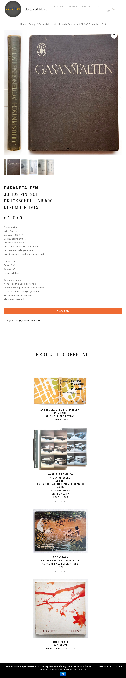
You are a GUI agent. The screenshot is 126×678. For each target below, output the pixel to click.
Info (109, 7)
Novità (99, 7)
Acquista (64, 311)
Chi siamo (73, 7)
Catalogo (86, 7)
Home (23, 24)
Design (32, 24)
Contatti (107, 11)
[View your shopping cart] (119, 9)
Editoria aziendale (31, 320)
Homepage (58, 7)
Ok (63, 674)
